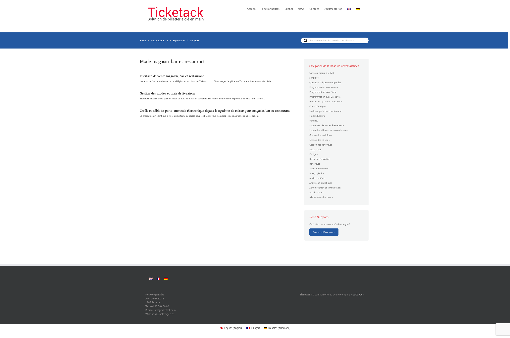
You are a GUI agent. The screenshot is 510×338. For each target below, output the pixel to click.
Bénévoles (314, 163)
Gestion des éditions (319, 139)
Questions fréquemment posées (325, 82)
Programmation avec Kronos (323, 87)
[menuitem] (349, 8)
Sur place (314, 77)
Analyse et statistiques (320, 182)
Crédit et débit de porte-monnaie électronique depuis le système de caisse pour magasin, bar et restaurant (215, 111)
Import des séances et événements (326, 125)
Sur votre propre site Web (321, 72)
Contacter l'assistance (324, 232)
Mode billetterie (317, 115)
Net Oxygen (357, 294)
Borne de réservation (319, 158)
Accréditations (316, 192)
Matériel (313, 120)
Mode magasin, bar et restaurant (325, 111)
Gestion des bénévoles (320, 144)
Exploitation (315, 149)
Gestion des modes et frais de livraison (167, 93)
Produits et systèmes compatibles (326, 101)
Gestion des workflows (320, 135)
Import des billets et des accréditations (328, 130)
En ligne (313, 154)
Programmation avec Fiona (322, 91)
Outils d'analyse (317, 106)
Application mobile (318, 168)
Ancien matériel (317, 178)
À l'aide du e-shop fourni (321, 197)
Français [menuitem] (255, 328)
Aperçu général (317, 173)
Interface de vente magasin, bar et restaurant (172, 76)
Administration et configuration (325, 187)
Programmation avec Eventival (324, 96)
